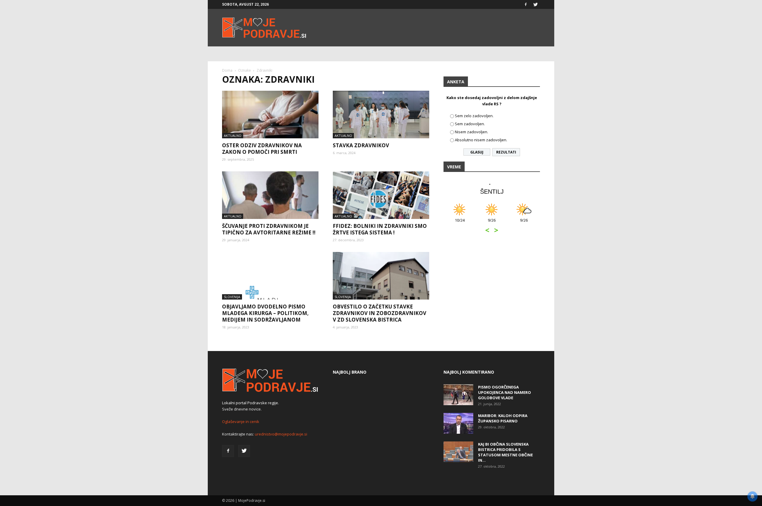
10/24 (460, 223)
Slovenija (232, 296)
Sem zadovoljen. (470, 123)
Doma (227, 70)
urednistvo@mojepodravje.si (281, 434)
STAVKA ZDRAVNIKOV (361, 145)
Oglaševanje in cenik (240, 421)
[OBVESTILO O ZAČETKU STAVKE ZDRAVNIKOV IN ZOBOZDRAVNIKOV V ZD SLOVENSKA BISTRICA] (381, 276)
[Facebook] (525, 4)
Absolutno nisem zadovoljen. (481, 139)
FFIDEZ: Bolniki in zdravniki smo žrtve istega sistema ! (380, 229)
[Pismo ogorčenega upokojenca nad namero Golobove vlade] (458, 394)
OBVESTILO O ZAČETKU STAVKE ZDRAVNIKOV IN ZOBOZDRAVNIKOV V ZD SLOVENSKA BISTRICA (379, 313)
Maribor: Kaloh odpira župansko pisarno (502, 418)
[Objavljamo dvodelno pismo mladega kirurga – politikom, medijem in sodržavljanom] (270, 276)
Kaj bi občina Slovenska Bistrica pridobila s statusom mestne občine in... (505, 452)
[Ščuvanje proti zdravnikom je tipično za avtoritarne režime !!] (270, 195)
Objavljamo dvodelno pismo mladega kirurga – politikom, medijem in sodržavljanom (265, 313)
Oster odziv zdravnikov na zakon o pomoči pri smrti (262, 148)
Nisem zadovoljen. (471, 131)
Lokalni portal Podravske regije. (250, 402)
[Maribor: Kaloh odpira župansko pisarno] (458, 423)
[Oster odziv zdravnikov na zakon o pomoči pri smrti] (270, 114)
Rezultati (506, 152)
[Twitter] (535, 4)
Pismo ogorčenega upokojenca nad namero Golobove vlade (504, 392)
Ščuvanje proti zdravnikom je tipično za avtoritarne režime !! (269, 229)
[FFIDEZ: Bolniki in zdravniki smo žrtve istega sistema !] (381, 195)
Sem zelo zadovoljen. (474, 115)
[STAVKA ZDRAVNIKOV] (381, 114)
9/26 (492, 223)
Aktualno (232, 135)
